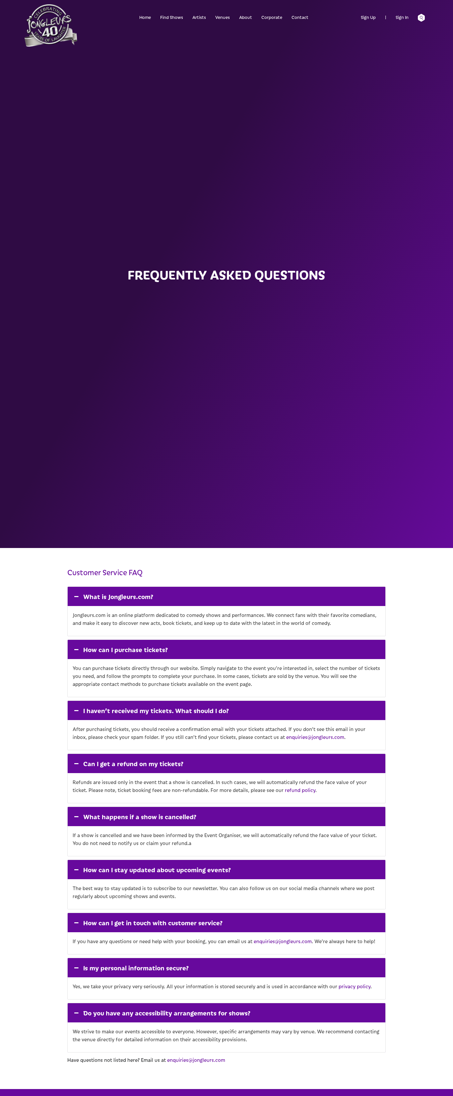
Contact (299, 17)
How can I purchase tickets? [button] (125, 649)
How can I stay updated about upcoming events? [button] (157, 869)
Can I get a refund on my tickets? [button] (133, 763)
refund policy (300, 790)
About (245, 17)
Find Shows (171, 17)
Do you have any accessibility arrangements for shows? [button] (166, 1012)
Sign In (402, 17)
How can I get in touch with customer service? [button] (153, 922)
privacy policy (354, 986)
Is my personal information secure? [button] (136, 967)
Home (145, 17)
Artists (199, 17)
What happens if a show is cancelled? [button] (139, 816)
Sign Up (368, 17)
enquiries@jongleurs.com (315, 737)
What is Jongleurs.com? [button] (118, 596)
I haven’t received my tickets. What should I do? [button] (156, 710)
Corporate (271, 17)
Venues (222, 17)
